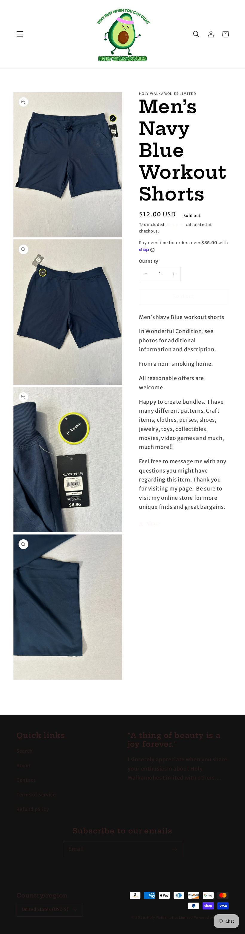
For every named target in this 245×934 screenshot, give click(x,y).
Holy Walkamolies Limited (170, 917)
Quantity (148, 261)
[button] (20, 34)
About (23, 766)
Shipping (176, 224)
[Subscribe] (174, 849)
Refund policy (32, 809)
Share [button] (153, 523)
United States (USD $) (45, 909)
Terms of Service (36, 795)
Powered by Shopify (211, 917)
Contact (26, 780)
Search (24, 751)
